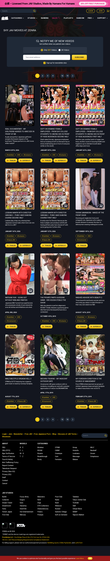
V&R (74, 506)
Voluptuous (94, 456)
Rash (57, 503)
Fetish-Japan (7, 512)
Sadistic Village (61, 512)
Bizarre (40, 453)
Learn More (80, 558)
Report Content (7, 465)
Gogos (22, 500)
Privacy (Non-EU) (8, 471)
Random (80, 18)
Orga (39, 503)
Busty (39, 459)
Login (90, 11)
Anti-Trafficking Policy (10, 462)
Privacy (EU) (6, 474)
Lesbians (76, 453)
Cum (56, 456)
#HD (18, 155)
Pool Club (58, 497)
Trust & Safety (7, 459)
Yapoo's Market (78, 515)
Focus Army (24, 497)
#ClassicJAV (11, 240)
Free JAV (28, 434)
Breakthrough (42, 456)
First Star (5, 515)
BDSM (39, 450)
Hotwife (76, 450)
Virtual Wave (77, 509)
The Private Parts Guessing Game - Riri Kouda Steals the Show (53, 300)
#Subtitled (10, 155)
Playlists (68, 18)
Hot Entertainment (26, 512)
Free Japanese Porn (42, 434)
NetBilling (50, 543)
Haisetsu (23, 506)
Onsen (92, 453)
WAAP (75, 512)
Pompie (40, 515)
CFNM (57, 447)
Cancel (4, 483)
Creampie (58, 453)
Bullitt (4, 497)
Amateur (40, 447)
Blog (54, 434)
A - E (21, 447)
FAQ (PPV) (6, 450)
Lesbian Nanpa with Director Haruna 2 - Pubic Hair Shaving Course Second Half (18, 215)
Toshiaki (76, 503)
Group (75, 447)
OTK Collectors (43, 506)
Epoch (56, 543)
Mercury (23, 515)
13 (67, 76)
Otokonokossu (42, 509)
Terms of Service (8, 456)
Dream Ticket (7, 503)
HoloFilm (23, 509)
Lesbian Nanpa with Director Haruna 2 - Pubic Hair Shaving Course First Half (53, 215)
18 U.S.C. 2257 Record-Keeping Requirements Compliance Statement (25, 540)
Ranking (45, 18)
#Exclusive (27, 155)
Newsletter (18, 434)
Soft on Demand (61, 515)
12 (62, 76)
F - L (21, 450)
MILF (92, 447)
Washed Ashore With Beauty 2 (89, 298)
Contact (5, 480)
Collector (5, 500)
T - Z (21, 456)
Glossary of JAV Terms (67, 434)
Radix (57, 500)
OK (90, 558)
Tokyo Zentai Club (79, 500)
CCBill (61, 543)
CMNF (57, 450)
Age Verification (8, 453)
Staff (4, 477)
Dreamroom (6, 506)
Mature (75, 459)
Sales (54, 18)
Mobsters (41, 497)
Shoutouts (6, 437)
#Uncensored (81, 240)
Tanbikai (76, 497)
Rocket (57, 509)
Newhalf (93, 450)
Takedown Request (9, 468)
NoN (39, 500)
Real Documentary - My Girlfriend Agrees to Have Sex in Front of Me (19, 131)
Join (100, 11)
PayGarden (67, 543)
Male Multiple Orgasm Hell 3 (18, 379)
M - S (22, 453)
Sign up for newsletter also (56, 63)
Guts (21, 503)
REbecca (58, 506)
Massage (76, 456)
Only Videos (50, 50)
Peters (40, 512)
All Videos (65, 50)
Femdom (58, 459)
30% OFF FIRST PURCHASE (93, 3)
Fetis (4, 509)
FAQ (3, 447)
